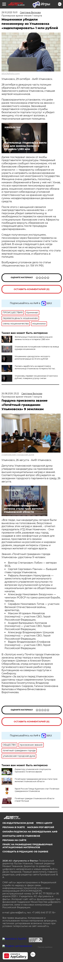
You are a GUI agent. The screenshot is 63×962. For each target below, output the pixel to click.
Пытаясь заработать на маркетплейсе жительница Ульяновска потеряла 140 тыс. (35, 367)
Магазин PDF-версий (40, 827)
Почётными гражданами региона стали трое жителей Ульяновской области (36, 780)
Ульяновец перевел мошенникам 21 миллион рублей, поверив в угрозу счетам (36, 377)
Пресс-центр (44, 823)
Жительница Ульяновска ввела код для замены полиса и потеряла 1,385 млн (33, 338)
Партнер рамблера (45, 947)
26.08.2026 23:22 (10, 393)
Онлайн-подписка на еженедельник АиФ (29, 831)
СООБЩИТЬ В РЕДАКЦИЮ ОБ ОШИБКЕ (25, 851)
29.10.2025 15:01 (9, 12)
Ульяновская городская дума (18, 454)
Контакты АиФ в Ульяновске (21, 836)
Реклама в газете (13, 827)
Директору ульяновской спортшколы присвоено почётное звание (33, 770)
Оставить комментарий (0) (31, 289)
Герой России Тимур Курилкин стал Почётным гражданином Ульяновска (37, 790)
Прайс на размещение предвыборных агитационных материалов (27, 846)
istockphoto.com (11, 73)
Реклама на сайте (14, 840)
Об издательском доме (18, 823)
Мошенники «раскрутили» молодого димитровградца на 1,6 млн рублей (32, 357)
